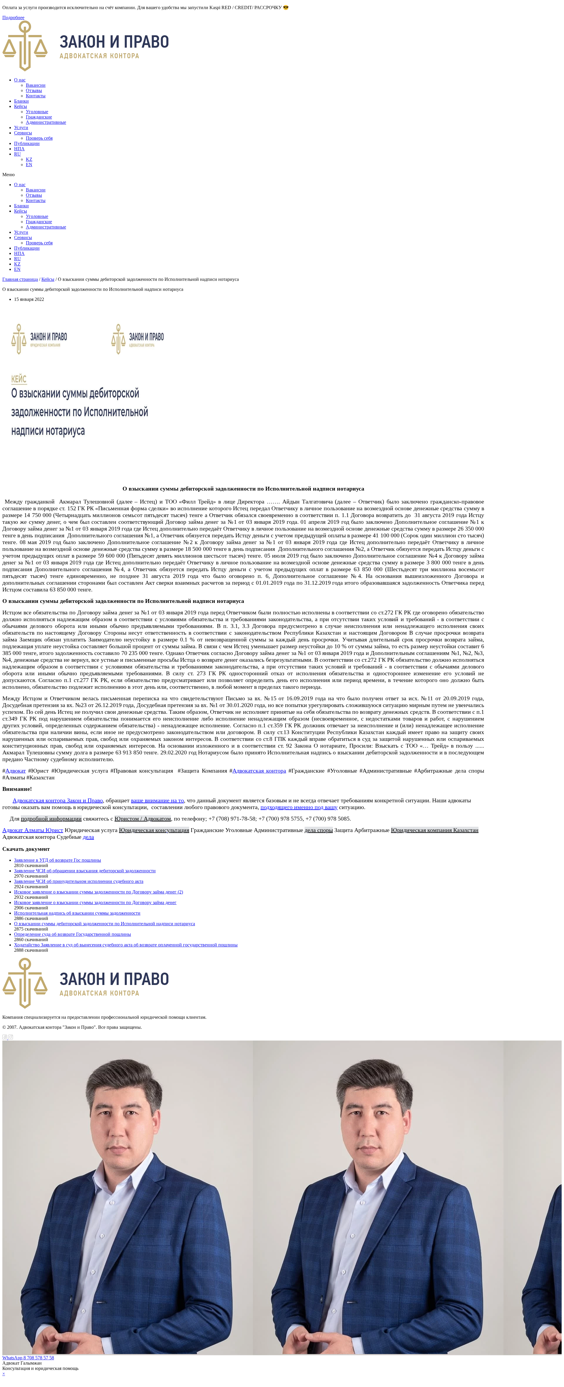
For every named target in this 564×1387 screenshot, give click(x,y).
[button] (243, 174)
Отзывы (34, 90)
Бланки (21, 101)
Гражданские (39, 116)
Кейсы (20, 106)
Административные (46, 122)
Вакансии (36, 85)
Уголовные (37, 111)
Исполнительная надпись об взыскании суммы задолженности (77, 913)
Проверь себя (39, 138)
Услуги (21, 127)
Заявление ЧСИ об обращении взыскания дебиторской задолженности (85, 870)
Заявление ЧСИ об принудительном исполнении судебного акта (78, 881)
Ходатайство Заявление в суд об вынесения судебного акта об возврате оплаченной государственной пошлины (126, 944)
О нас (20, 79)
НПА (19, 148)
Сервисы (23, 132)
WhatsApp (13, 1357)
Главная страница (20, 279)
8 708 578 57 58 (39, 1357)
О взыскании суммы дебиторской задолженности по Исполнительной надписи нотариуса (104, 923)
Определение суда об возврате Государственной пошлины (72, 934)
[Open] (282, 1379)
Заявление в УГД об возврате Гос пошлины (57, 860)
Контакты (36, 95)
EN (29, 164)
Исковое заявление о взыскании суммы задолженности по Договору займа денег (95, 902)
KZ (29, 159)
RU (17, 153)
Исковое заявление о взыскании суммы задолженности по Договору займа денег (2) (98, 891)
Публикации (27, 143)
